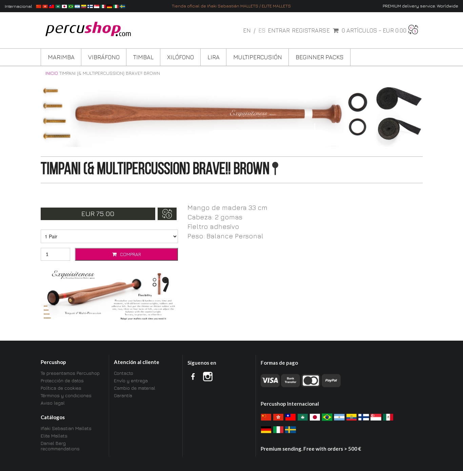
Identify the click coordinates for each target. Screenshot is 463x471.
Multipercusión (257, 57)
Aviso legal (53, 403)
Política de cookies (61, 388)
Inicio (51, 73)
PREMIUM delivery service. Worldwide (420, 5)
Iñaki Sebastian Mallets (66, 428)
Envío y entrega (131, 380)
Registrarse (311, 30)
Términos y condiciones (66, 395)
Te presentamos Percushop (70, 373)
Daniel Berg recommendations (60, 445)
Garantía (123, 395)
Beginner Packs (320, 57)
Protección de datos (62, 380)
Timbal (143, 57)
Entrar (279, 30)
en (247, 30)
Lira (213, 57)
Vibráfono (104, 57)
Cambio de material (134, 388)
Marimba (61, 57)
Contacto (123, 373)
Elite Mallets (54, 435)
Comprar (130, 254)
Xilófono (180, 57)
